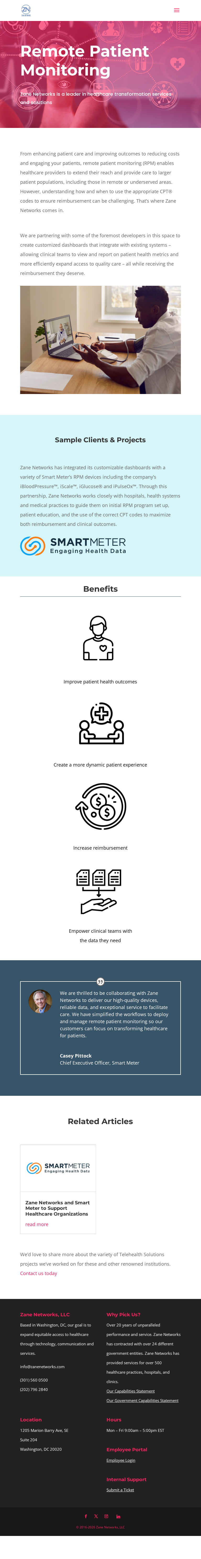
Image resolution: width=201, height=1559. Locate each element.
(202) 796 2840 (34, 1389)
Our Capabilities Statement (131, 1391)
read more (36, 1224)
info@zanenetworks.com (42, 1366)
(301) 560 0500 (34, 1380)
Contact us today (38, 1273)
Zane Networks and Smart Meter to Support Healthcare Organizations (57, 1208)
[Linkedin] (118, 1516)
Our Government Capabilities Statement (142, 1400)
